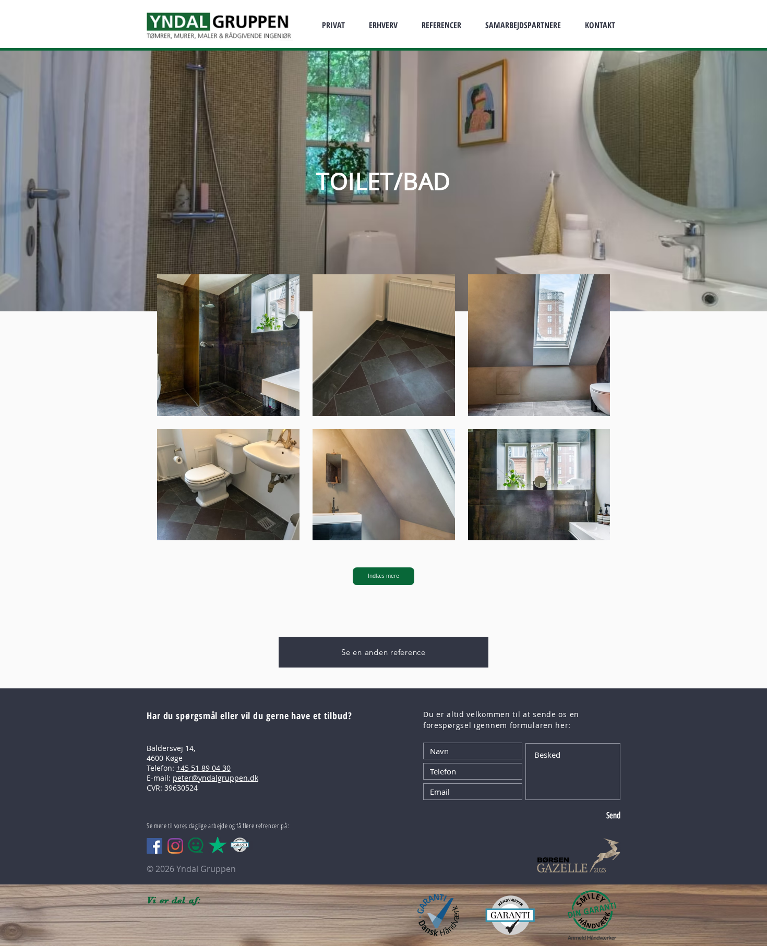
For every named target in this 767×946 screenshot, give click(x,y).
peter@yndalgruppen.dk (215, 778)
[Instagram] (175, 846)
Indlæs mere (383, 576)
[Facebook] (154, 846)
